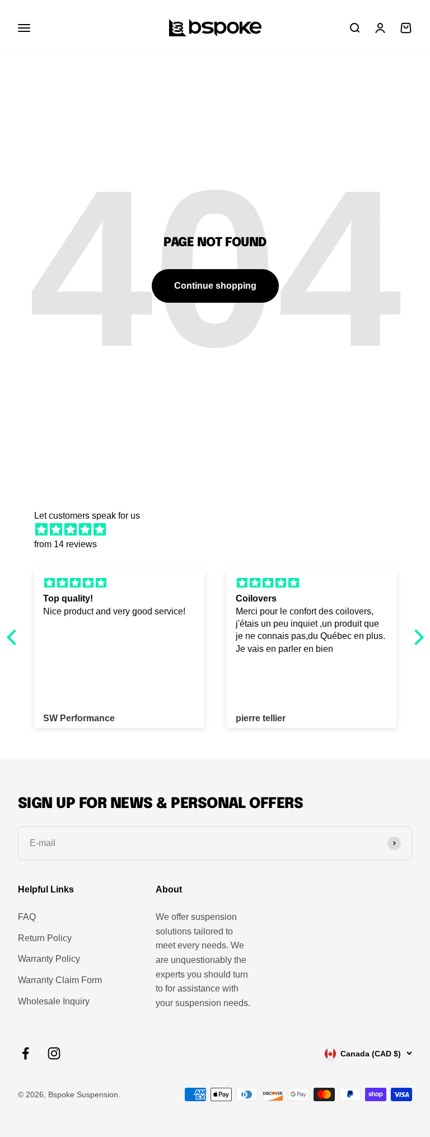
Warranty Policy (49, 959)
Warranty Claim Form (60, 980)
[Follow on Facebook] (25, 1053)
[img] (221, 530)
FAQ (27, 917)
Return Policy (45, 938)
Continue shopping (215, 285)
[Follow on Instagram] (54, 1053)
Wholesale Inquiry (54, 1001)
